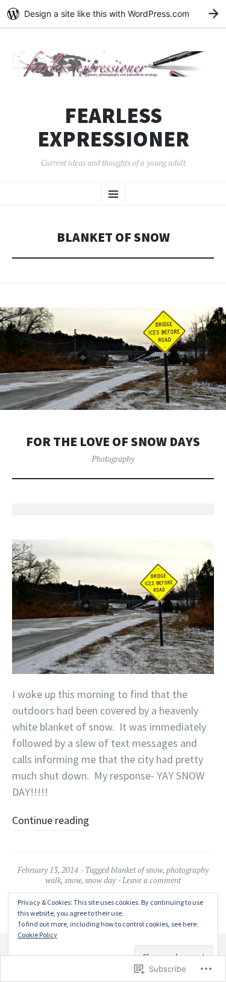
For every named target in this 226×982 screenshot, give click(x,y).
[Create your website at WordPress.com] (113, 13)
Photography (113, 458)
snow (72, 880)
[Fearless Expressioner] (113, 64)
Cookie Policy (37, 934)
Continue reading (50, 820)
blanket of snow (137, 869)
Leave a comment (151, 880)
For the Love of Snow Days (113, 441)
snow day (100, 880)
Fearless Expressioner (113, 127)
